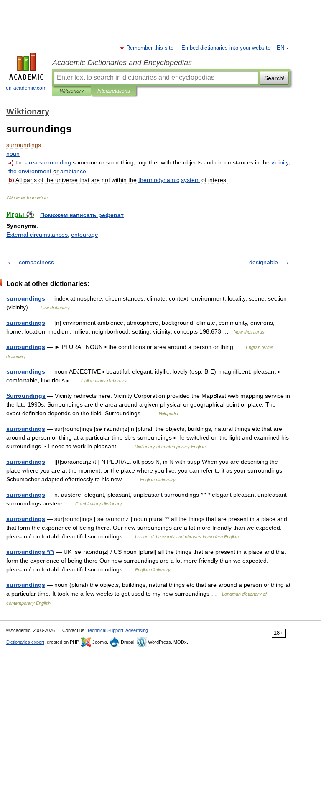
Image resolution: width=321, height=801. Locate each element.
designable (263, 262)
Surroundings (26, 395)
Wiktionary (72, 91)
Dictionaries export (25, 641)
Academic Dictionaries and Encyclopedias (122, 62)
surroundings (25, 298)
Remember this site (150, 48)
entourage (84, 234)
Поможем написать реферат (82, 215)
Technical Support (105, 630)
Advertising (136, 630)
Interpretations (113, 91)
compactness (36, 262)
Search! (274, 78)
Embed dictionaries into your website (225, 48)
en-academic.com (26, 88)
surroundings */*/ (30, 551)
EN (280, 48)
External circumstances (37, 234)
